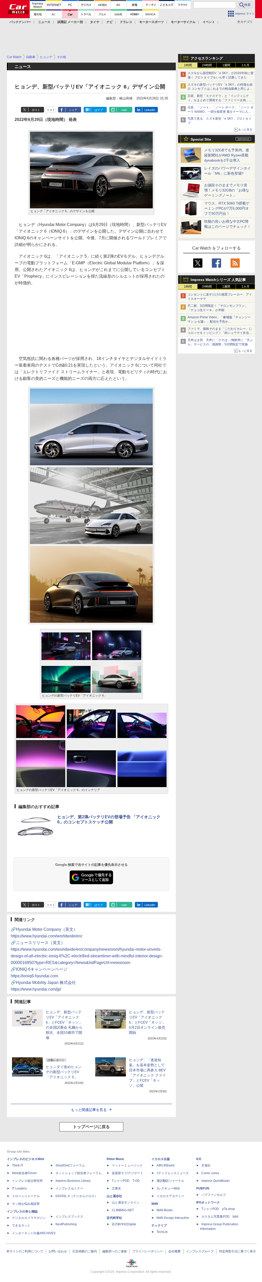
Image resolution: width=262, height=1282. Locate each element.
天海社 (206, 1165)
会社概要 (174, 1251)
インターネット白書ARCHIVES (34, 1233)
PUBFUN (202, 1188)
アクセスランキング (207, 58)
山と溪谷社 (114, 1196)
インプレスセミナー (69, 1188)
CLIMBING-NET (123, 1210)
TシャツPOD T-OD (126, 1181)
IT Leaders (19, 1188)
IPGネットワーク (208, 1202)
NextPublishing (66, 1224)
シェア (73, 109)
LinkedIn (150, 109)
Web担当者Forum (24, 1173)
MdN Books (165, 1210)
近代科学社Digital (124, 1224)
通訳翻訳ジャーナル (170, 1181)
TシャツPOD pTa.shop (218, 1209)
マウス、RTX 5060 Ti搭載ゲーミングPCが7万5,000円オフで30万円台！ (226, 208)
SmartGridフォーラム (70, 1165)
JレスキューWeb (168, 1188)
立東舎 (116, 1188)
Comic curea (210, 1173)
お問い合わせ (58, 1251)
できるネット (21, 1225)
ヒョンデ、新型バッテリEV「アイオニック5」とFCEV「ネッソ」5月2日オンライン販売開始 (147, 1022)
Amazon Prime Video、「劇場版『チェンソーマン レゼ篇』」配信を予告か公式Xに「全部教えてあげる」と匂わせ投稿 (219, 321)
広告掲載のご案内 (84, 1251)
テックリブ (159, 1225)
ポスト (36, 109)
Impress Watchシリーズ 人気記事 (218, 280)
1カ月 (245, 65)
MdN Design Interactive (173, 1218)
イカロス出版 (160, 1159)
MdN (154, 1204)
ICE (198, 1159)
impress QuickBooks (215, 1181)
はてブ (98, 109)
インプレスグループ (200, 1251)
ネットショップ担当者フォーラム (79, 1173)
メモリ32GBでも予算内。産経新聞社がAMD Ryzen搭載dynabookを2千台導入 (226, 155)
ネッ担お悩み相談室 (26, 1204)
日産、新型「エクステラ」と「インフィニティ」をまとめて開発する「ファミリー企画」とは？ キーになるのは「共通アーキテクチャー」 (220, 100)
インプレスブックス (69, 1216)
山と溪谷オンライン (125, 1202)
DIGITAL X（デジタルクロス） (76, 1196)
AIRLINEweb (165, 1165)
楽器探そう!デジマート (127, 1173)
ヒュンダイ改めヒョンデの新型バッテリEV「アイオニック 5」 (64, 1072)
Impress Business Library (73, 1181)
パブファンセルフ (213, 1195)
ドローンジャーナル (26, 1196)
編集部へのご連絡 (114, 1251)
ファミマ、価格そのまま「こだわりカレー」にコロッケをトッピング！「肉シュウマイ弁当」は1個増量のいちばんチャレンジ (220, 333)
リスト (51, 109)
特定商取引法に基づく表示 (237, 1251)
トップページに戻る (91, 1127)
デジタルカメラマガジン (29, 1218)
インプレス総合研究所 (27, 1181)
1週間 (226, 65)
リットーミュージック (127, 1165)
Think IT (17, 1165)
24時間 (207, 65)
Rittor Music (115, 1159)
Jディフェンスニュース (173, 1173)
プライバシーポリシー (147, 1251)
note (124, 109)
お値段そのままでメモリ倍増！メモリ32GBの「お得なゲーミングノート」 (226, 190)
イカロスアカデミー (170, 1196)
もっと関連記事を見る (89, 1110)
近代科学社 (114, 1218)
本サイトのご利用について (24, 1251)
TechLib (162, 1232)
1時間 (188, 65)
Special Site (201, 139)
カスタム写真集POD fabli (219, 1216)
